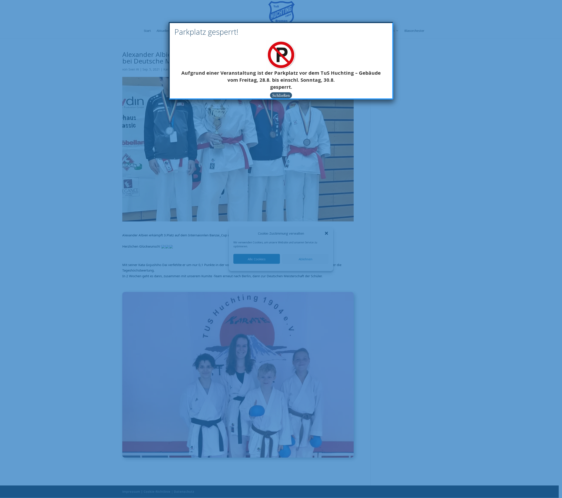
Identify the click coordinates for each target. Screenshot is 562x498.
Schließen (281, 95)
